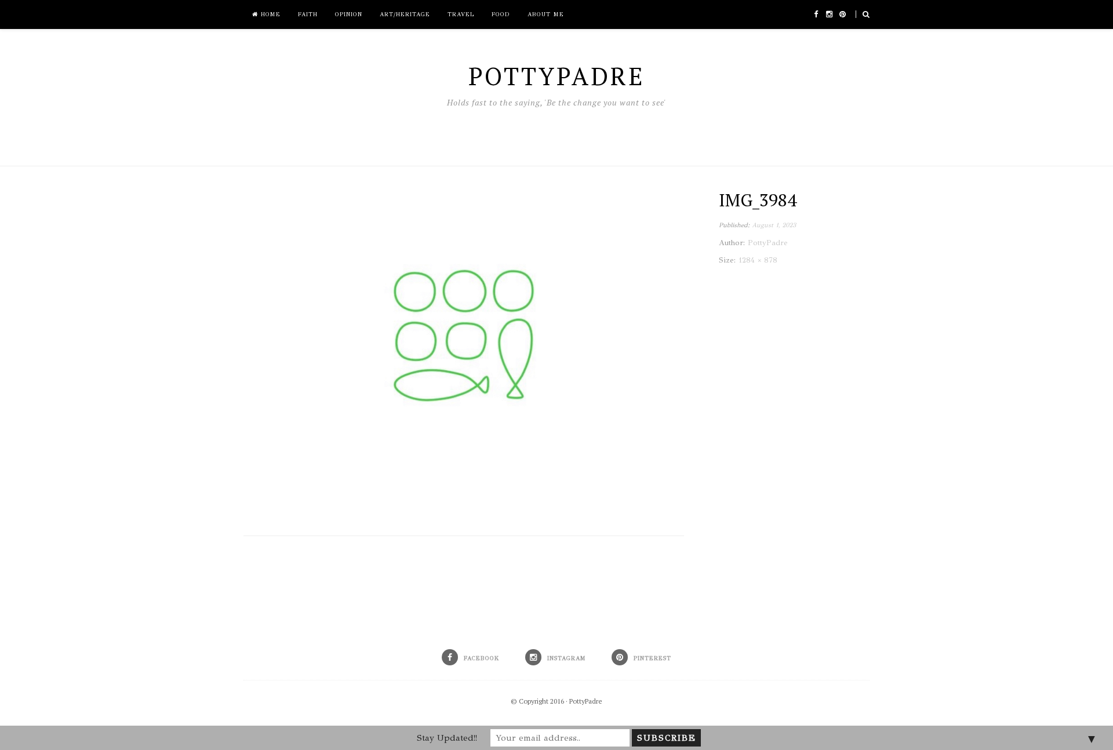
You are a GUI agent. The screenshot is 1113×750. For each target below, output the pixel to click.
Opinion (348, 14)
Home (269, 14)
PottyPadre (585, 701)
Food (501, 14)
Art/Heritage (405, 14)
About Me (546, 14)
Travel (461, 14)
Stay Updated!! (447, 738)
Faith (308, 14)
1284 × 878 (758, 260)
